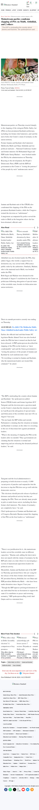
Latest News (6, 754)
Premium (8, 10)
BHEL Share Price (24, 701)
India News (7, 16)
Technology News (18, 760)
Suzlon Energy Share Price (10, 695)
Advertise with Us (23, 778)
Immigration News (18, 757)
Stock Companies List (8, 744)
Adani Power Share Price (9, 698)
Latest (14, 10)
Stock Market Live (7, 711)
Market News (24, 754)
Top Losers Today (7, 717)
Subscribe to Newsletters (22, 744)
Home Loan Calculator (22, 734)
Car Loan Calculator (8, 734)
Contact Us (14, 778)
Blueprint (33, 10)
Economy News (32, 763)
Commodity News (7, 757)
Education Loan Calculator (10, 737)
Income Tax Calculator (9, 727)
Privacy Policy (27, 771)
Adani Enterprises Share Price (26, 695)
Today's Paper (6, 771)
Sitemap (32, 778)
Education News (7, 763)
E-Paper (19, 10)
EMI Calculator (7, 730)
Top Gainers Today (19, 717)
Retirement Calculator (28, 730)
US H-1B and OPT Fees (25, 720)
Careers (5, 781)
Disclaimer (5, 774)
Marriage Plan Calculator (25, 737)
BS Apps (11, 781)
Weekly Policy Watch (8, 714)
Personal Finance (7, 760)
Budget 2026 (23, 766)
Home (2, 10)
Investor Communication (17, 774)
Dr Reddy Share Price (8, 704)
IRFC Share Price (22, 698)
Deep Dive (28, 717)
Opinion (15, 763)
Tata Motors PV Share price (10, 701)
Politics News (14, 766)
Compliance (6, 778)
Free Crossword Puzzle (9, 747)
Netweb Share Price (21, 714)
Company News (15, 754)
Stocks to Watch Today (20, 711)
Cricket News (29, 757)
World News (28, 760)
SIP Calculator (17, 730)
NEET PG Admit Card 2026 (10, 720)
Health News (23, 763)
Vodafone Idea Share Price (23, 704)
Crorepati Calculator (22, 727)
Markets (26, 10)
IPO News (32, 754)
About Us (14, 771)
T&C (20, 771)
